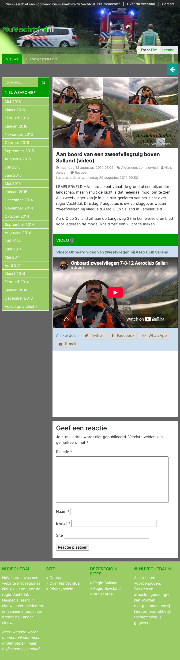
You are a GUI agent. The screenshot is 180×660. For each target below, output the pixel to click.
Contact (168, 4)
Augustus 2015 (18, 159)
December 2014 (19, 200)
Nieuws (12, 59)
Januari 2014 (16, 290)
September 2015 (19, 150)
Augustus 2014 (18, 232)
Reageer (81, 172)
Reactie (64, 451)
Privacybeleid (61, 589)
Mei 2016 (13, 101)
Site (59, 535)
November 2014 (19, 208)
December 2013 (19, 298)
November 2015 (19, 134)
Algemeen (129, 167)
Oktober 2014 (17, 216)
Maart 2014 (15, 273)
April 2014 (14, 265)
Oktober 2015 (17, 142)
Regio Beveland (107, 588)
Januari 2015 (16, 191)
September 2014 (19, 224)
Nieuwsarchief (108, 4)
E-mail (63, 523)
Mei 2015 (13, 183)
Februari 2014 (17, 281)
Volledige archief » (21, 306)
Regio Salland (105, 582)
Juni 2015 (13, 175)
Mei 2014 (13, 257)
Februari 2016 (17, 118)
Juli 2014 (13, 240)
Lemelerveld (148, 167)
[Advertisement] (115, 384)
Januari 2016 (16, 126)
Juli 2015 (13, 167)
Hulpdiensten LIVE (42, 59)
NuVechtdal (103, 594)
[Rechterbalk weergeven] (172, 69)
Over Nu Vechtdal (141, 4)
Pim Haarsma (162, 50)
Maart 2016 (15, 109)
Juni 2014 (13, 249)
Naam (62, 511)
